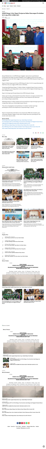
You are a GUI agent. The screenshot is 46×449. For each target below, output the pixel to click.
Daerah (3, 11)
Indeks (9, 426)
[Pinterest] (22, 423)
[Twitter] (20, 423)
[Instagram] (24, 423)
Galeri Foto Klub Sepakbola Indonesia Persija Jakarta (15, 252)
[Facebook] (18, 423)
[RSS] (29, 423)
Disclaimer (24, 426)
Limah (6, 17)
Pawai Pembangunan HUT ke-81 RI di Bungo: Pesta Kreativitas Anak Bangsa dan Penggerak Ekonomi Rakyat (22, 121)
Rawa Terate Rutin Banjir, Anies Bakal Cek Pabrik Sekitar (15, 245)
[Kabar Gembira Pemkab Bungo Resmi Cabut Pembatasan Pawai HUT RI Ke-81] (37, 154)
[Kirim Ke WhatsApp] (43, 133)
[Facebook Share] (33, 133)
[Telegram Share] (41, 133)
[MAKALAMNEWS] (9, 3)
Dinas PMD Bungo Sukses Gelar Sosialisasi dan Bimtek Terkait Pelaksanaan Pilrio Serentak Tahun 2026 (21, 126)
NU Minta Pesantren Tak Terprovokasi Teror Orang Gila (15, 248)
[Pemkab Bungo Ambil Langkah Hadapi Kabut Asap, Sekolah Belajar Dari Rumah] (8, 141)
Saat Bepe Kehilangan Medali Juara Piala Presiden (14, 241)
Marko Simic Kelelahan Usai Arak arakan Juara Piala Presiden (16, 256)
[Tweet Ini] (36, 133)
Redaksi (37, 426)
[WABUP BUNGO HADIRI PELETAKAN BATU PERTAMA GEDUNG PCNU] (37, 141)
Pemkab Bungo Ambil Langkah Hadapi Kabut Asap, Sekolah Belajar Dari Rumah (8, 147)
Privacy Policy (18, 426)
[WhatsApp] (26, 423)
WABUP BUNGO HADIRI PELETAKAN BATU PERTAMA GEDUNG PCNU (16, 123)
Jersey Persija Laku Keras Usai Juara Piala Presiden (14, 237)
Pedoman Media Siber (31, 426)
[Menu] (3, 3)
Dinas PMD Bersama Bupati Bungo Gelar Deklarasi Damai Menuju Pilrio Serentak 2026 (8, 152)
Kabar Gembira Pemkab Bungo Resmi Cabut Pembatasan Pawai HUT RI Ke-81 (16, 128)
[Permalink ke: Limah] (3, 17)
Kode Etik (13, 426)
